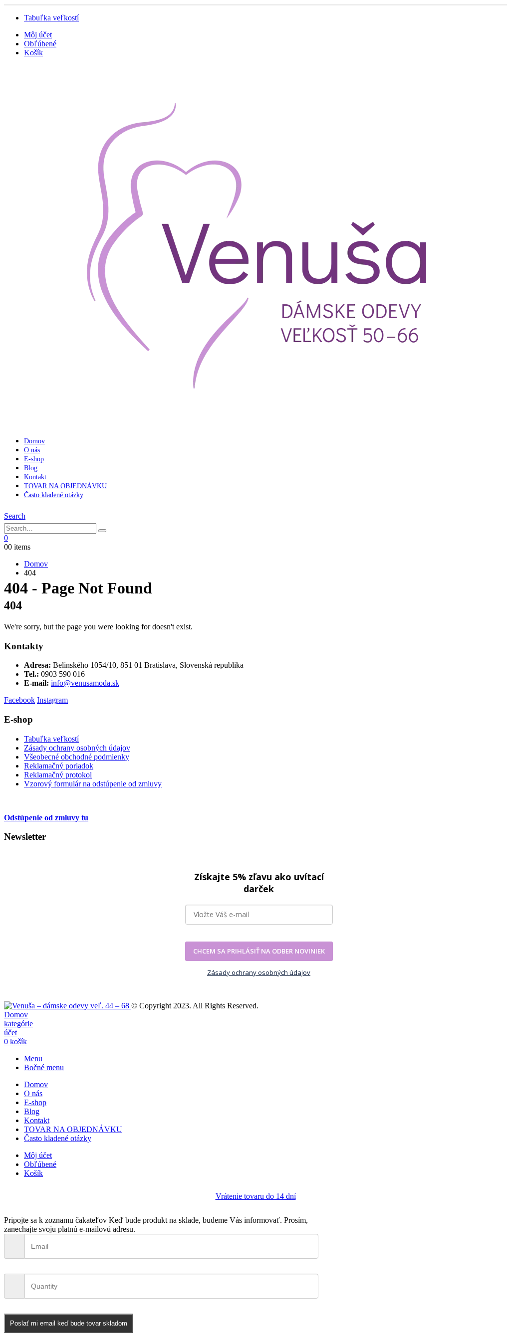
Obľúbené (40, 43)
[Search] (102, 530)
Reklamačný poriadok (58, 766)
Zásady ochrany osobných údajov (77, 748)
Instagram (52, 700)
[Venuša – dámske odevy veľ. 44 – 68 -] (67, 1005)
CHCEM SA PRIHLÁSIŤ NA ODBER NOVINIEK (259, 951)
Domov (34, 441)
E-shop (34, 459)
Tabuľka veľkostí (51, 17)
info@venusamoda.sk (85, 683)
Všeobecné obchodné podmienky (76, 757)
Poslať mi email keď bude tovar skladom (68, 1323)
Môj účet (38, 34)
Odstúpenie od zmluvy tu (46, 817)
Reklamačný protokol (58, 774)
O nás (32, 450)
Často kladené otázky (53, 495)
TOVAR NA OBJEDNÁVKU (65, 486)
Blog (30, 468)
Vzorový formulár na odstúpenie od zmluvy (93, 783)
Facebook (19, 700)
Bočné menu (44, 1067)
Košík (33, 52)
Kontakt (35, 477)
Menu (33, 1058)
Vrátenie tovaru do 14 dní (256, 1196)
